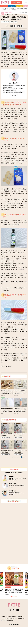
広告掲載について (21, 618)
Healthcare (19, 6)
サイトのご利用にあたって (11, 616)
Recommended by (16, 457)
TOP (2, 8)
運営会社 (9, 620)
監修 (12, 620)
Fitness (12, 6)
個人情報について (20, 616)
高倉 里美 (16, 83)
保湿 (12, 21)
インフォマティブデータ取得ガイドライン (9, 618)
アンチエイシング (5, 21)
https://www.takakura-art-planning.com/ (13, 92)
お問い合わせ (3, 620)
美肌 (16, 21)
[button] (11, 596)
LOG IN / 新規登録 (17, 2)
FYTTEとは (3, 616)
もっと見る (14, 95)
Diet (4, 6)
